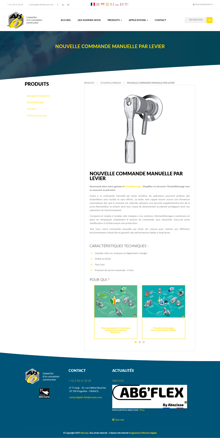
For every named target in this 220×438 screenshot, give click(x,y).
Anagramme (134, 433)
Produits (114, 20)
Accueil (66, 20)
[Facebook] (58, 5)
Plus (142, 410)
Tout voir (119, 420)
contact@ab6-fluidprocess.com (41, 5)
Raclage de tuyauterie (38, 96)
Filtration (32, 109)
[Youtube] (68, 5)
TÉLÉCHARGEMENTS (204, 4)
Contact (160, 20)
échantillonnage (132, 186)
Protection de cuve (37, 115)
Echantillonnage (111, 83)
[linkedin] (63, 5)
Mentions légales (149, 433)
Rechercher (210, 20)
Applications (137, 20)
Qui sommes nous (89, 20)
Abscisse (84, 433)
